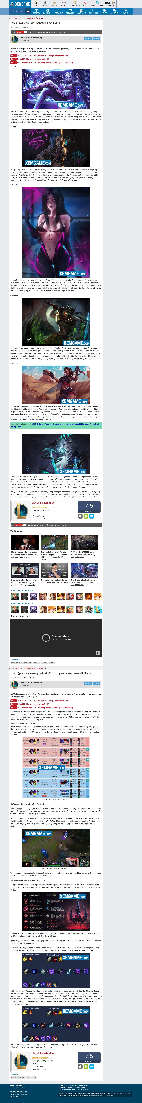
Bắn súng (47, 13)
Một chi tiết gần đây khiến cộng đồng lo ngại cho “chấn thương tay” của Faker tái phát (24, 554)
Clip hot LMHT (65, 1095)
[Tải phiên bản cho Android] (86, 516)
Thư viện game (79, 1095)
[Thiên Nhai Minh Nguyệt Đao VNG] (52, 597)
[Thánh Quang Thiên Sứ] (43, 597)
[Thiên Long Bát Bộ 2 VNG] (70, 597)
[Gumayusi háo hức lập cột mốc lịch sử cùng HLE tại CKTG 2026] (54, 571)
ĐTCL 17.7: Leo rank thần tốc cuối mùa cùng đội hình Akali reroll (43, 56)
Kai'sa (28, 1077)
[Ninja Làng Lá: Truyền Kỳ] (89, 597)
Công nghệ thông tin (81, 1093)
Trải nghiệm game (87, 1095)
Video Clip (59, 13)
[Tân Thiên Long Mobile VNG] (61, 597)
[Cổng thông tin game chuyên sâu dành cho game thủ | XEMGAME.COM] (21, 4)
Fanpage (96, 38)
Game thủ (114, 13)
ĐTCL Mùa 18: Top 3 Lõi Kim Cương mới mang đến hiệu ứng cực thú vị (45, 62)
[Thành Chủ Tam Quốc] (70, 610)
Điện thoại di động (63, 1093)
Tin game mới (72, 1095)
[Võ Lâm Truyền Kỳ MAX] (79, 597)
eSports (36, 13)
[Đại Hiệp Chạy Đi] (89, 610)
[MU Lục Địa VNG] (33, 597)
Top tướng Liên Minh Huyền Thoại (21, 662)
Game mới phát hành (108, 1095)
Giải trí (104, 13)
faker (34, 1077)
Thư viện (125, 13)
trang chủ (89, 511)
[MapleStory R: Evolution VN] (98, 597)
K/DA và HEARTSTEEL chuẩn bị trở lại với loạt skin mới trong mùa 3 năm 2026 (84, 554)
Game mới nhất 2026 (97, 1095)
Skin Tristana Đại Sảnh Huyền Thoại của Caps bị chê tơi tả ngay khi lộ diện (83, 582)
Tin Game (70, 13)
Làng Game (81, 13)
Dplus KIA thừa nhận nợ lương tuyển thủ (33, 59)
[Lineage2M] (24, 597)
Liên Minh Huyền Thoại (33, 18)
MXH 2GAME (89, 1093)
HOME (15, 11)
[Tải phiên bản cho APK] (91, 516)
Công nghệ (93, 13)
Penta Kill (36, 662)
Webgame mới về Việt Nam (99, 1093)
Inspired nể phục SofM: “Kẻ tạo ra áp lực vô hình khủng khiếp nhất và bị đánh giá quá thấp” (24, 582)
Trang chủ (88, 38)
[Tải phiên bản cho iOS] (80, 516)
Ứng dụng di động (72, 1093)
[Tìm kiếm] (28, 11)
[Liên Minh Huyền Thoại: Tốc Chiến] (98, 610)
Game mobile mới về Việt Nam (114, 1093)
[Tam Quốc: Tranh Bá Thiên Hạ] (15, 597)
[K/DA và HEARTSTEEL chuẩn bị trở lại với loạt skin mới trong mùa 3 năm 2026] (84, 543)
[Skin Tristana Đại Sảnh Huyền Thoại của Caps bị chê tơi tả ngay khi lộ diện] (84, 571)
